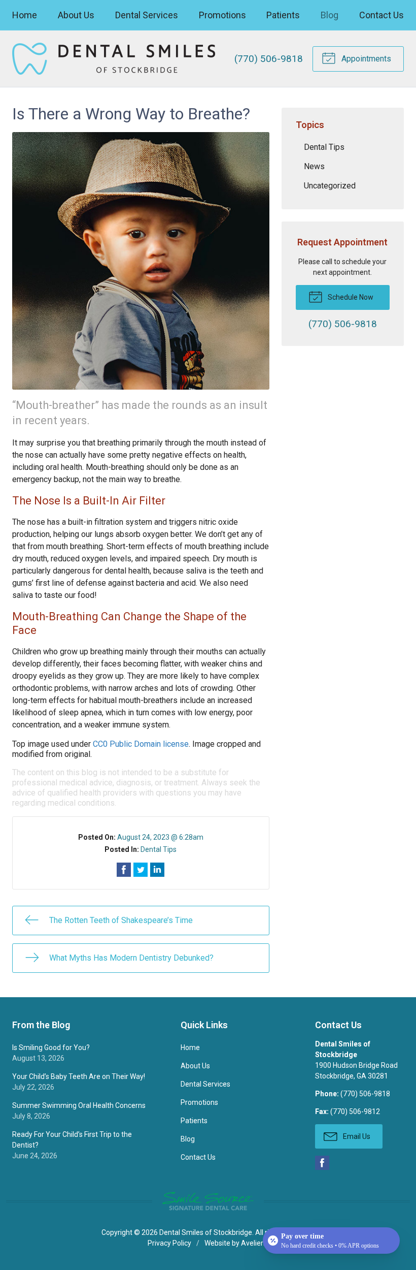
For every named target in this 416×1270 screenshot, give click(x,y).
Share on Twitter (140, 870)
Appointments (365, 59)
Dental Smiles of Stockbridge (205, 1232)
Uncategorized (330, 185)
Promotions (222, 15)
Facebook (322, 1163)
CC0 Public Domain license (141, 744)
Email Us (355, 1136)
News (314, 166)
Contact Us (381, 15)
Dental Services (146, 15)
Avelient (254, 1243)
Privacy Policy (169, 1243)
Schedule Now (349, 297)
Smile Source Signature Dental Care (208, 1201)
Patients (283, 15)
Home (24, 15)
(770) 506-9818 (268, 59)
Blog (329, 15)
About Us (76, 15)
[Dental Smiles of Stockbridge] (113, 59)
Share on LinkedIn (157, 870)
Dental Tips (159, 849)
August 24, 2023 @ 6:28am (160, 837)
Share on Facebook (124, 870)
